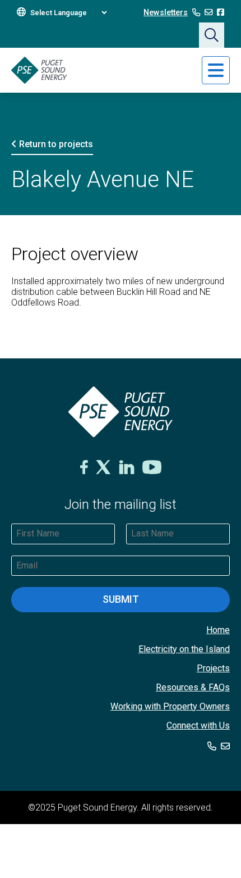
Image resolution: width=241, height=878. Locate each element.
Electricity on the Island (184, 649)
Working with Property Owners (170, 706)
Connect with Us (198, 725)
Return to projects (55, 144)
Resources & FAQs (193, 687)
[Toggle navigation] (216, 70)
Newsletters (165, 12)
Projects (213, 668)
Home (218, 630)
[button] (211, 35)
